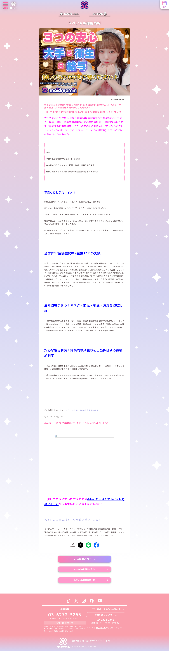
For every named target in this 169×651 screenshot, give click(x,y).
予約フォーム (101, 628)
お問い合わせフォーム (106, 614)
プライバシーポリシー (104, 641)
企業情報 (75, 641)
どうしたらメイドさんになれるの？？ (82, 410)
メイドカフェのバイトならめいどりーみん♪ (72, 520)
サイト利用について (87, 641)
